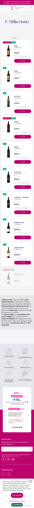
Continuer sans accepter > (24, 505)
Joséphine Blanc (19, 247)
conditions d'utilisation (6, 455)
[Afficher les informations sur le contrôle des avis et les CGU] (27, 402)
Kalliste (16, 122)
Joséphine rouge (19, 222)
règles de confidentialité (25, 454)
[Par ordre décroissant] (21, 38)
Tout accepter (17, 495)
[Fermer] (31, 481)
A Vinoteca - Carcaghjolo (21, 197)
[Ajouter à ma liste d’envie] (30, 42)
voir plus (19, 416)
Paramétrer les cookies (17, 501)
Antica (16, 46)
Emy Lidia (17, 96)
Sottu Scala (17, 172)
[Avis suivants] (28, 415)
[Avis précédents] (5, 415)
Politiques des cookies (17, 490)
